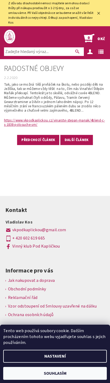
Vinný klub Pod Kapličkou (36, 246)
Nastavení (55, 356)
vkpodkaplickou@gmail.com (39, 230)
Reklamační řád (22, 298)
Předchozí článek (38, 140)
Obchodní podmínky (27, 289)
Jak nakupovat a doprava (31, 280)
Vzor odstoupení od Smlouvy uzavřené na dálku (52, 306)
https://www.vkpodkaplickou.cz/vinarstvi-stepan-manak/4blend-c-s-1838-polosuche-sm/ (54, 122)
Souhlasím (55, 373)
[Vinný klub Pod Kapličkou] (9, 37)
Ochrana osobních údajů (30, 315)
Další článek (77, 140)
